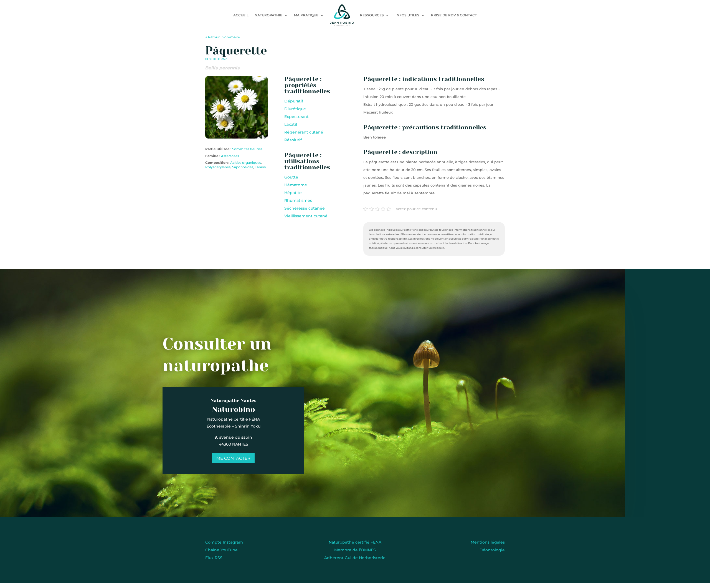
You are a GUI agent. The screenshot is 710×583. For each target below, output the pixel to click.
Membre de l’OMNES (355, 549)
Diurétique (295, 108)
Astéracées (230, 156)
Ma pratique (306, 15)
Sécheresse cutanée (304, 208)
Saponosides (242, 167)
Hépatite (293, 192)
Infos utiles (407, 15)
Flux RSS (213, 557)
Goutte (291, 177)
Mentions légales (488, 542)
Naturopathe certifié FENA (355, 542)
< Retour (212, 37)
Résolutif (293, 139)
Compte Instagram (224, 542)
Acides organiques (245, 162)
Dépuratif (293, 101)
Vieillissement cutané (306, 215)
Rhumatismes (298, 200)
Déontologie (492, 549)
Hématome (295, 184)
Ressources (372, 15)
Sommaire (231, 37)
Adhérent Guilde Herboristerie (355, 557)
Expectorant (296, 116)
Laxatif (290, 124)
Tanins (260, 167)
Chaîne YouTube (221, 549)
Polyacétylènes (217, 167)
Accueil (240, 15)
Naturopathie (268, 15)
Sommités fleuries (247, 149)
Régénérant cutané (303, 132)
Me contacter (233, 458)
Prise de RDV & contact (454, 15)
